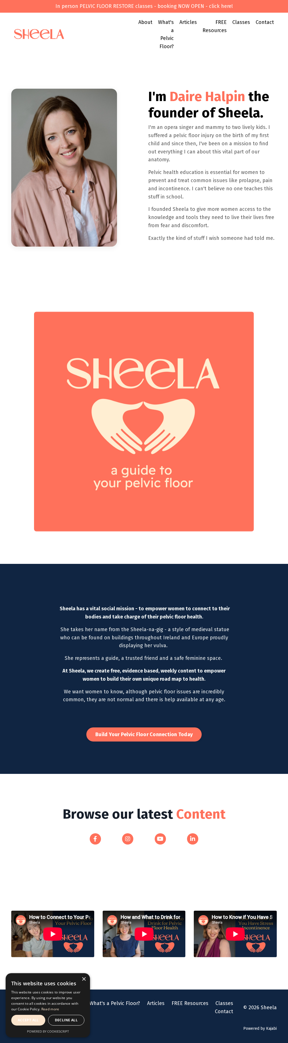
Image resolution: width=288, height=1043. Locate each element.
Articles (188, 22)
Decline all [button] (66, 1020)
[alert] (48, 1005)
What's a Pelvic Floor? (166, 34)
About (145, 22)
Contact (265, 22)
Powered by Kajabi (260, 1028)
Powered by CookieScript (48, 1031)
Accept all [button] (28, 1020)
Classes (241, 22)
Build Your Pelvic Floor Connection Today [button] (144, 734)
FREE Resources (214, 26)
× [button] (84, 979)
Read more (50, 1009)
